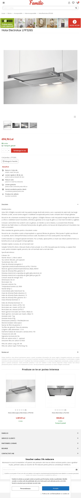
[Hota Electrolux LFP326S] (74, 116)
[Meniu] (4, 3)
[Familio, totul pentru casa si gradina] (36, 2)
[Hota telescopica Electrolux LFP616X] (20, 391)
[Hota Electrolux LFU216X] (60, 391)
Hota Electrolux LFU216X (60, 413)
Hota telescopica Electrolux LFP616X (20, 413)
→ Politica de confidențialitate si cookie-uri (54, 494)
